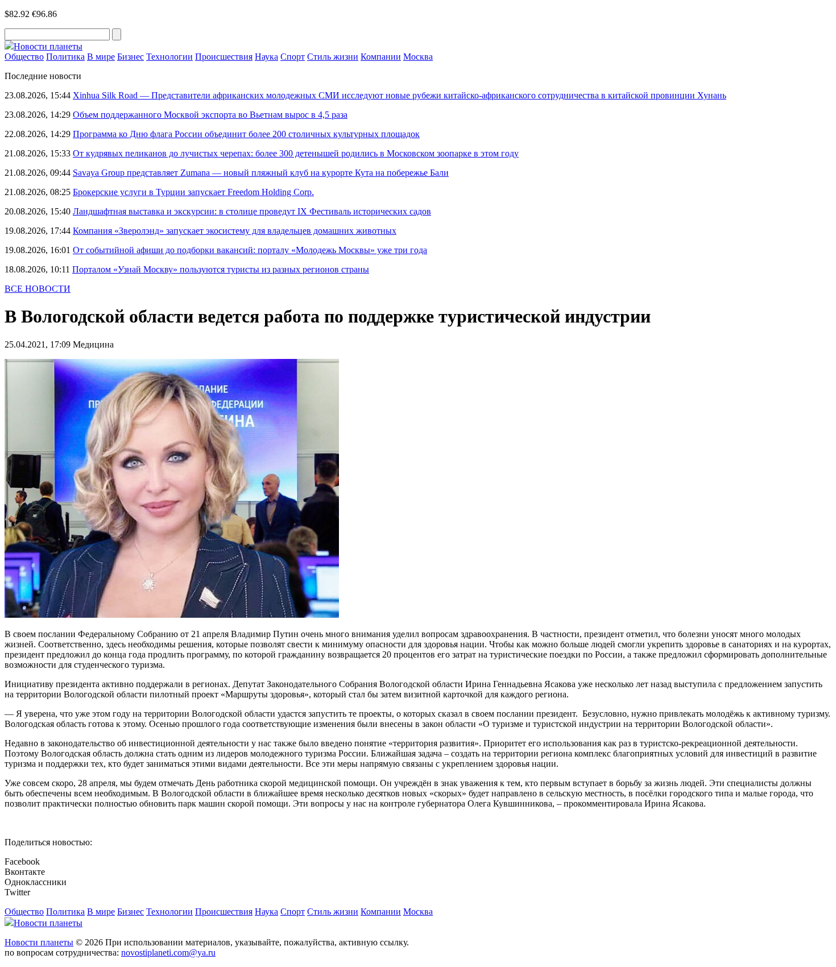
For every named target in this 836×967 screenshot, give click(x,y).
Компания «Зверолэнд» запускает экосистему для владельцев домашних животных (234, 230)
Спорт (292, 56)
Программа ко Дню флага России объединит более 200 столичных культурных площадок (246, 134)
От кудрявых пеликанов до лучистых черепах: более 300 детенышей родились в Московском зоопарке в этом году (296, 153)
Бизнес (130, 56)
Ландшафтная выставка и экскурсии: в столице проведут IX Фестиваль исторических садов (252, 211)
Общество (24, 56)
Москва (418, 56)
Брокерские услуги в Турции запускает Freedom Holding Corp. (193, 192)
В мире (101, 56)
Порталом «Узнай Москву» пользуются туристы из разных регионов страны (220, 269)
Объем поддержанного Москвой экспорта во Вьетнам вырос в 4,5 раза (210, 114)
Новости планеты (39, 942)
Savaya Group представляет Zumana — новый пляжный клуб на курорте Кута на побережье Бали (261, 172)
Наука (266, 56)
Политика (65, 56)
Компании (381, 56)
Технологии (169, 56)
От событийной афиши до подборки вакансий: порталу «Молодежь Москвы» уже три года (250, 250)
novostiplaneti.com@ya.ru (168, 952)
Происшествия (224, 56)
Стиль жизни (332, 56)
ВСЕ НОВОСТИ (38, 289)
